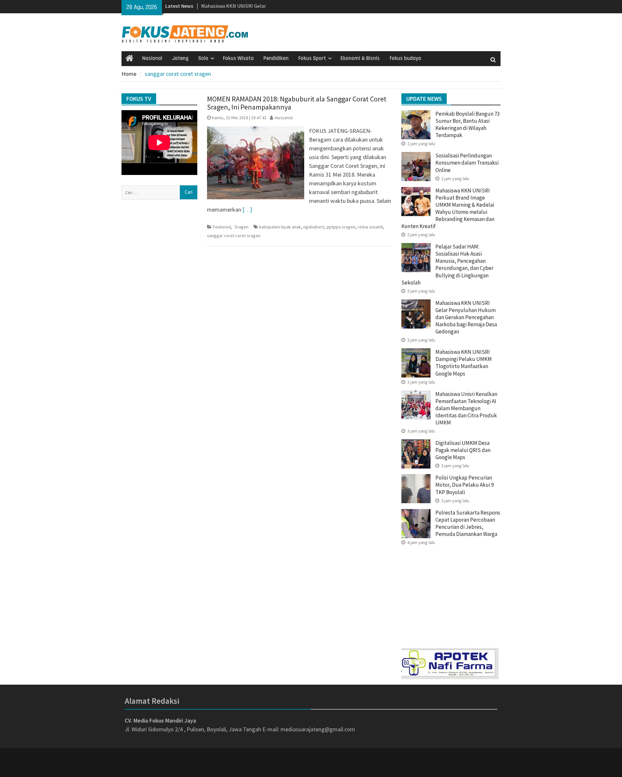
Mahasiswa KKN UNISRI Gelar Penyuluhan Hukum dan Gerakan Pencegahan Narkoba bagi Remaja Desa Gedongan (466, 317)
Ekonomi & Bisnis (360, 58)
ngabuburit (313, 227)
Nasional (152, 58)
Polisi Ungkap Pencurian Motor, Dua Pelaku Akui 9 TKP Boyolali (464, 484)
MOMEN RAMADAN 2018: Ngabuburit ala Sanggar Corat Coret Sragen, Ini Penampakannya (296, 102)
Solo (203, 58)
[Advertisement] (451, 594)
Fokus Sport (312, 58)
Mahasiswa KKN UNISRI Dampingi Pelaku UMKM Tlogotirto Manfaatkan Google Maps (463, 362)
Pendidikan (276, 58)
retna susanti (370, 227)
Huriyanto (284, 118)
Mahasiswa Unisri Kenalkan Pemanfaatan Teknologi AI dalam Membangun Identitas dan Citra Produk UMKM (466, 408)
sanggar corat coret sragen (233, 235)
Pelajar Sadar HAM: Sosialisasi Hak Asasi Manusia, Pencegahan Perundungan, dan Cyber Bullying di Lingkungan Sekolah (447, 264)
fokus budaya (405, 58)
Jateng (180, 58)
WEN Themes (332, 767)
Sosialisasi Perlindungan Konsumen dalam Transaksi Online (467, 162)
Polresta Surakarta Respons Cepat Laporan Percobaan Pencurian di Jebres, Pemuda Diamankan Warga (467, 523)
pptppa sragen (341, 227)
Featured (222, 227)
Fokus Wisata (238, 58)
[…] (247, 209)
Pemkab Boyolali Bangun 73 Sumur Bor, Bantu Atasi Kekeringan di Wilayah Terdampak (467, 124)
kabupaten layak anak (280, 227)
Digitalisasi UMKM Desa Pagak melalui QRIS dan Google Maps (462, 450)
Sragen (241, 227)
